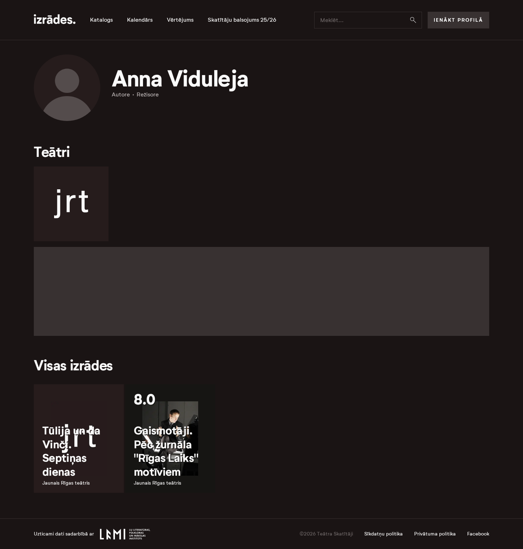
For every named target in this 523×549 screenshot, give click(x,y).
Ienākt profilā (458, 20)
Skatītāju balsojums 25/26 (242, 20)
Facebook (478, 534)
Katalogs (101, 20)
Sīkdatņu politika (383, 534)
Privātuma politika (435, 534)
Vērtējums (180, 20)
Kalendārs (140, 20)
